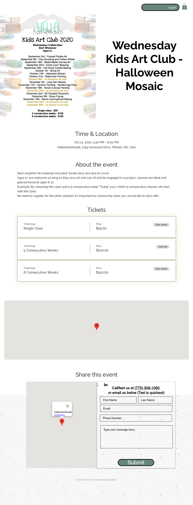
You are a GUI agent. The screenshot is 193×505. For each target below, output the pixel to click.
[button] (184, 6)
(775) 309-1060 (148, 388)
